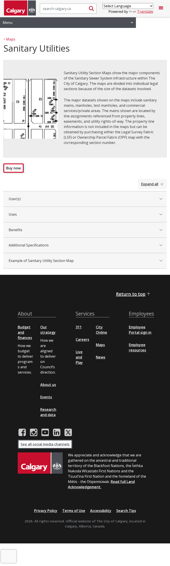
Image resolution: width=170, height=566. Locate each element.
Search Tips (126, 510)
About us (48, 384)
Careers (82, 339)
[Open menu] (161, 9)
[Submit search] (91, 9)
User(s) (15, 198)
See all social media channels (45, 444)
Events (46, 397)
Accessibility (100, 510)
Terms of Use (73, 510)
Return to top (130, 294)
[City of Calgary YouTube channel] (45, 432)
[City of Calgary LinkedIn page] (56, 432)
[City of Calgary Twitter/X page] (68, 432)
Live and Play (79, 357)
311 (79, 327)
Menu (7, 22)
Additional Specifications (29, 245)
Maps (100, 344)
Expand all (149, 184)
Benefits (15, 229)
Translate (145, 11)
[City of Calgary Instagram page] (33, 432)
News (100, 357)
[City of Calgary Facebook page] (22, 432)
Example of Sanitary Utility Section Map (41, 260)
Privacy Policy (45, 510)
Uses (13, 214)
